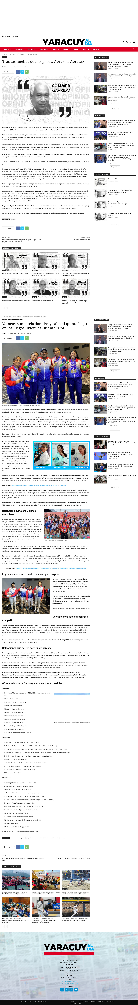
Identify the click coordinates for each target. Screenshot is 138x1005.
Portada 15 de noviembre (81, 240)
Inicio (3, 54)
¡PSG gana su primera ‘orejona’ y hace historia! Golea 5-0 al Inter (120, 133)
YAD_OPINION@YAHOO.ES (69, 981)
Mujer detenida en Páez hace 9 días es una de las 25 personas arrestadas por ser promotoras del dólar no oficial (121, 122)
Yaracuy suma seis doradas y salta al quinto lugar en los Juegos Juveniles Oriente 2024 (21, 241)
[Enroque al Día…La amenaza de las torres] (16, 261)
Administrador (8, 66)
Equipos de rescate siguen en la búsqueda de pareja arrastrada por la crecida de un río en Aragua (121, 99)
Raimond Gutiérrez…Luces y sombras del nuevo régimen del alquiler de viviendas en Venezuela (75, 301)
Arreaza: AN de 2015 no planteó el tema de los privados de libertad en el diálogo (122, 75)
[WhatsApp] (27, 72)
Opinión (8, 54)
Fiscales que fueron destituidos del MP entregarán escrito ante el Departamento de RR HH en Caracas (121, 145)
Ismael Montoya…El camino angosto (43, 300)
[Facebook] (123, 42)
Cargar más (114, 108)
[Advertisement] (56, 13)
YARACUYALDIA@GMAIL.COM (69, 983)
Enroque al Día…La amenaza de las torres (15, 273)
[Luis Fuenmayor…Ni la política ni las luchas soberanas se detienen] (46, 261)
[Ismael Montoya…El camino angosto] (46, 288)
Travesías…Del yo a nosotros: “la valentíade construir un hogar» (118, 203)
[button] (133, 49)
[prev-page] (3, 308)
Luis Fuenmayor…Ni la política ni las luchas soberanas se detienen (45, 274)
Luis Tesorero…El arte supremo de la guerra (16, 300)
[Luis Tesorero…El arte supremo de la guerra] (16, 288)
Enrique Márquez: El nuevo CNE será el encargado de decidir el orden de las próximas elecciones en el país (120, 64)
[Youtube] (134, 42)
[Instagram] (126, 42)
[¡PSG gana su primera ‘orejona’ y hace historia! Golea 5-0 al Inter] (100, 135)
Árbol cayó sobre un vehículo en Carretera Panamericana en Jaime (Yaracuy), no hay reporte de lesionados (122, 87)
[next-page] (6, 308)
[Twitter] (130, 42)
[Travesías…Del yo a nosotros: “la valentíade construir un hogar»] (76, 261)
